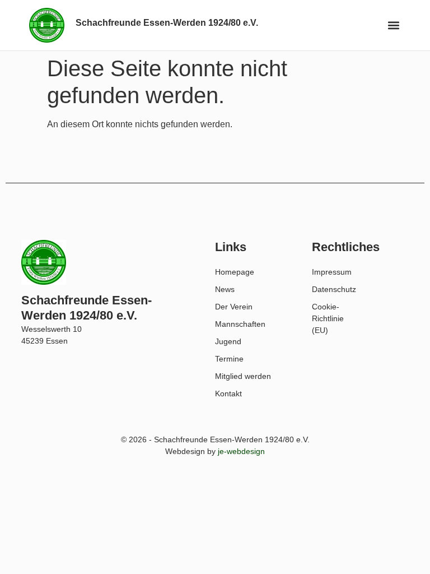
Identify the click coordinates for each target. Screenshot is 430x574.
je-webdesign (241, 451)
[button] (394, 25)
